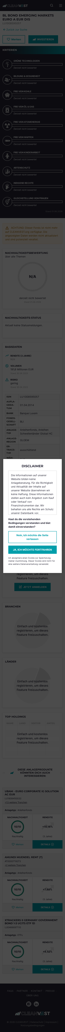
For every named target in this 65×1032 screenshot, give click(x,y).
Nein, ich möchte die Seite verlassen (32, 537)
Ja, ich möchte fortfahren (32, 549)
